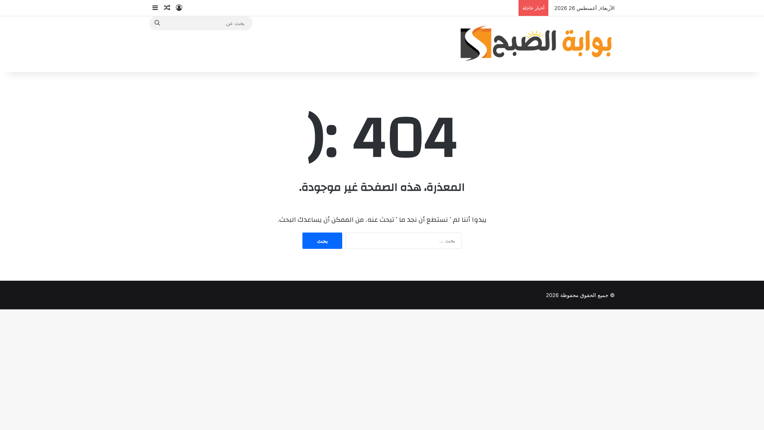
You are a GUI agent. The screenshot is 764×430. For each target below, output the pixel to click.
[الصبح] (535, 44)
